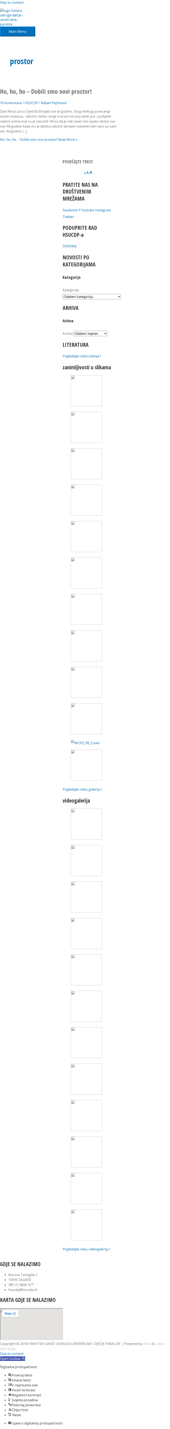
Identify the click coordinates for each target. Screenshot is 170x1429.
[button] (12, 1358)
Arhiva (68, 333)
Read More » (39, 139)
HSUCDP (31, 103)
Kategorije (71, 290)
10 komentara (11, 103)
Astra (147, 1343)
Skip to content (12, 2)
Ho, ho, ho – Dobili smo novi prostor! (46, 91)
